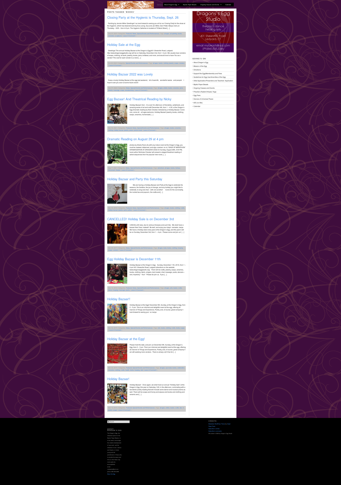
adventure (161, 168)
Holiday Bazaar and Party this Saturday (134, 179)
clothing (165, 63)
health (127, 370)
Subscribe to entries (214, 429)
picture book (138, 130)
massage (116, 90)
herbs (132, 370)
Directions (197, 70)
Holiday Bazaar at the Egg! (126, 338)
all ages (166, 33)
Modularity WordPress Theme (216, 424)
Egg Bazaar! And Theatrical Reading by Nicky (139, 99)
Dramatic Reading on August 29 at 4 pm (135, 139)
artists (165, 88)
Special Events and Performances (148, 33)
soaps (176, 63)
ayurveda (169, 368)
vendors (181, 63)
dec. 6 (182, 408)
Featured (129, 33)
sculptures (118, 36)
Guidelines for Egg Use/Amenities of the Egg (210, 77)
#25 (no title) (198, 102)
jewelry (171, 63)
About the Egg (111, 474)
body (165, 248)
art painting (173, 33)
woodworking (129, 90)
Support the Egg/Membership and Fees (208, 73)
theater (118, 170)
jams (181, 88)
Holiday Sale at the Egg (123, 44)
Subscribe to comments (215, 431)
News (134, 33)
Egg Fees (197, 95)
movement (111, 170)
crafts (182, 208)
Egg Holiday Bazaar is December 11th (134, 258)
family (178, 328)
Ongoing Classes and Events (209, 4)
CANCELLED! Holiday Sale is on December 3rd (140, 219)
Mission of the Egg (200, 66)
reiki (141, 370)
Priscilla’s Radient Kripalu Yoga (205, 92)
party (125, 210)
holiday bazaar (118, 130)
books (180, 33)
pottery (130, 210)
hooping (180, 248)
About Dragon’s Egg (170, 4)
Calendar (228, 4)
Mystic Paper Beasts (189, 4)
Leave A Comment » (129, 36)
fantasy (177, 168)
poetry (128, 290)
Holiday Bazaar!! (118, 298)
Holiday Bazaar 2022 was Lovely (130, 74)
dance (110, 290)
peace (131, 130)
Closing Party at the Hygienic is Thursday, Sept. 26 (142, 17)
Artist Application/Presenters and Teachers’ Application (213, 80)
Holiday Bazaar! (118, 378)
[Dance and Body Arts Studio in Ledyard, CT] (130, 8)
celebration (180, 368)
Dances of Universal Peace (203, 99)
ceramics (111, 36)
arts (171, 288)
